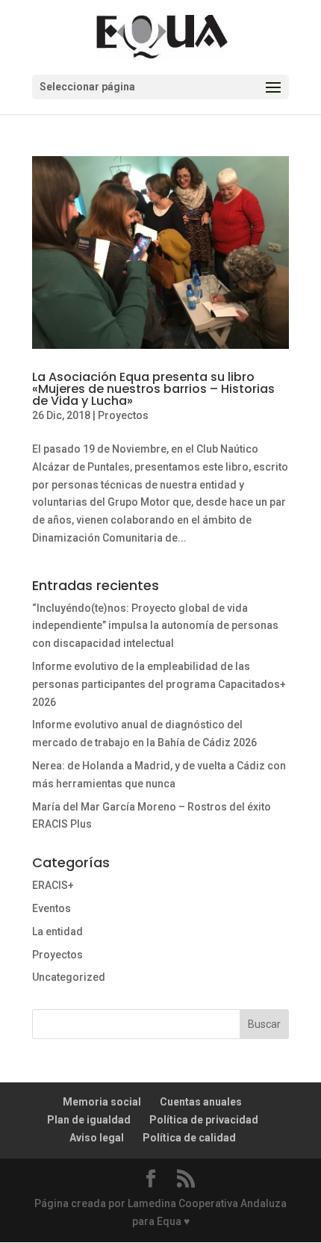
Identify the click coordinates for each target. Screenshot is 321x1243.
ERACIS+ (53, 885)
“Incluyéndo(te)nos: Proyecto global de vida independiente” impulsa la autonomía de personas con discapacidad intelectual (155, 626)
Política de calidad (189, 1138)
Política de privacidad (203, 1120)
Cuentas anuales (201, 1102)
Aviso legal (96, 1138)
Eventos (51, 908)
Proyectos (123, 415)
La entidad (57, 931)
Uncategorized (68, 977)
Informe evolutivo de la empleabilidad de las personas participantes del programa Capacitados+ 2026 (159, 684)
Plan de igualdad (89, 1120)
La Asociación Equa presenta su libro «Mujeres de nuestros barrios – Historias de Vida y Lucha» (153, 388)
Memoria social (102, 1102)
